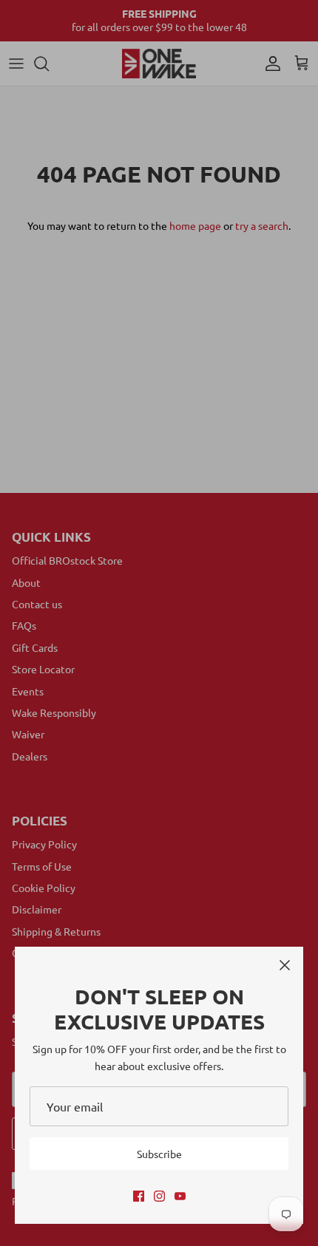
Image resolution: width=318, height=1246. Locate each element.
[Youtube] (180, 1196)
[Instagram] (159, 1196)
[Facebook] (138, 1196)
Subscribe (159, 1153)
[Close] (284, 965)
